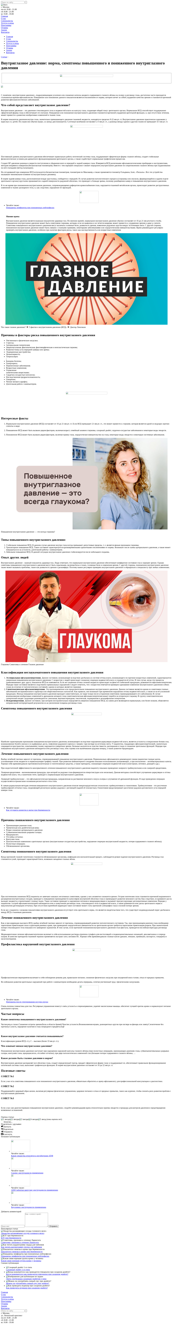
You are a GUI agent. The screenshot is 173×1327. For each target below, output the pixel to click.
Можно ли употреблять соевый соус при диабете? (27, 1283)
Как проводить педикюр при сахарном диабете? (27, 1288)
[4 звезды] (33, 1119)
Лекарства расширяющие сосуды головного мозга (22, 1233)
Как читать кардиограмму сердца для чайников (21, 1247)
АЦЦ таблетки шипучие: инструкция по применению (34, 1190)
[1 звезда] (5, 1119)
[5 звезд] (42, 1119)
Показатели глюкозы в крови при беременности (22, 1251)
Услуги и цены (7, 23)
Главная (4, 16)
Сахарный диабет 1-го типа (18, 1270)
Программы (6, 25)
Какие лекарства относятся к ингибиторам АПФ (32, 1156)
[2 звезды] (14, 1119)
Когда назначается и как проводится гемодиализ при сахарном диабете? (37, 1274)
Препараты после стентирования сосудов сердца (27, 1002)
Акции (4, 30)
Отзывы (4, 28)
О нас (3, 18)
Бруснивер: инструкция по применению (28, 1207)
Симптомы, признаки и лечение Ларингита (20, 1242)
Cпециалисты (7, 21)
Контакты (5, 32)
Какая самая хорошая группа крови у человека (21, 1261)
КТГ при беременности (11, 1238)
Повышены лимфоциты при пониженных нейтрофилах (30, 208)
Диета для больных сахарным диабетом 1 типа (26, 1279)
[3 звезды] (24, 1119)
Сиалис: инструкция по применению (27, 1173)
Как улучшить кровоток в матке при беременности (28, 810)
